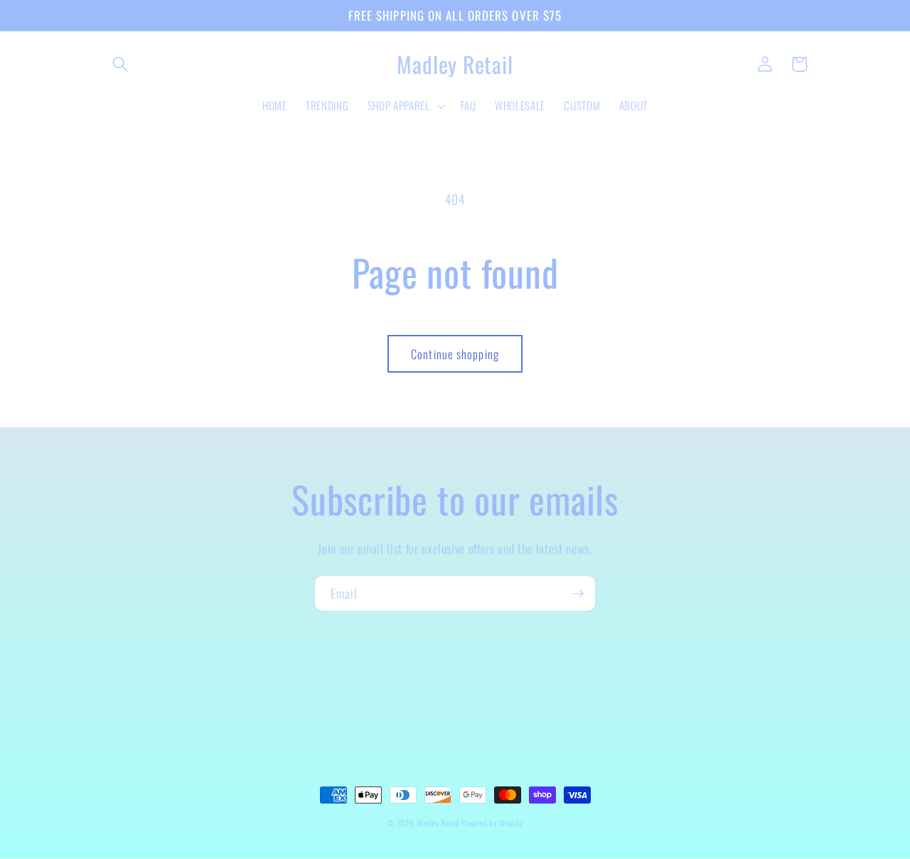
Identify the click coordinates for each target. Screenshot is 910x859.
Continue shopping (455, 354)
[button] (120, 64)
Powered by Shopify (492, 822)
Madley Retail (439, 822)
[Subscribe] (578, 593)
